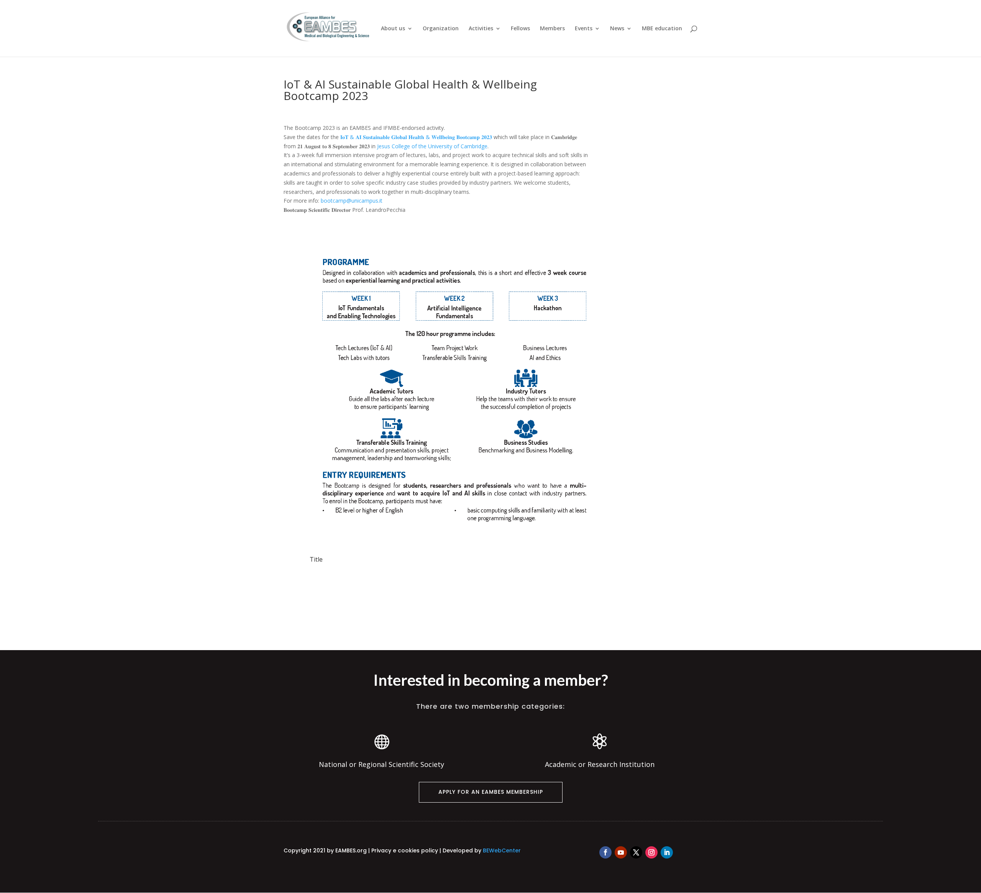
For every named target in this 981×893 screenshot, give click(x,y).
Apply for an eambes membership (490, 792)
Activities (481, 29)
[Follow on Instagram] (651, 852)
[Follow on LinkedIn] (667, 852)
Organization (441, 29)
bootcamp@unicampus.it (351, 200)
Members (552, 29)
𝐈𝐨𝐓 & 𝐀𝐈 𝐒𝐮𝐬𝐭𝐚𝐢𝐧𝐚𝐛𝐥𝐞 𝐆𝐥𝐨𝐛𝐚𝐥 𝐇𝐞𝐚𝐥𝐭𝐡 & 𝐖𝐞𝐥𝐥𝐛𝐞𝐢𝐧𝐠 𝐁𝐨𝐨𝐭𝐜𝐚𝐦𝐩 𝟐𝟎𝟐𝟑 (416, 137)
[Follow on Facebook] (605, 852)
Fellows (520, 29)
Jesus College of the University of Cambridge (432, 146)
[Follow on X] (636, 852)
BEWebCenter (502, 850)
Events (583, 29)
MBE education (662, 29)
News (617, 29)
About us (393, 29)
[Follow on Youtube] (621, 852)
